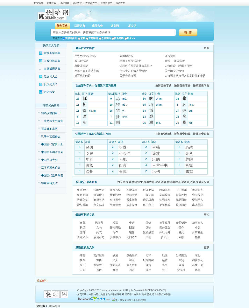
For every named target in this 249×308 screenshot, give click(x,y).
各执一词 (197, 265)
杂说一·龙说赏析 (175, 60)
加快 (99, 260)
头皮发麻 (131, 204)
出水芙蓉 (197, 204)
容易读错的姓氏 (50, 113)
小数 (197, 227)
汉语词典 (64, 3)
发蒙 (115, 222)
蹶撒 (89, 165)
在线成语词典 (52, 68)
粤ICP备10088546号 (155, 290)
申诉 (132, 222)
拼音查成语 (124, 182)
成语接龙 (137, 182)
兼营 (82, 255)
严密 (148, 237)
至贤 (181, 260)
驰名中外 (115, 237)
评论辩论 (115, 227)
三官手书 (160, 165)
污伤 (156, 171)
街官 (123, 165)
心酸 (189, 147)
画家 (189, 165)
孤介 (181, 227)
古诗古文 (120, 3)
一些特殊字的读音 (52, 121)
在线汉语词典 (52, 61)
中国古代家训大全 (52, 144)
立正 (82, 265)
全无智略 (131, 265)
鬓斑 (89, 147)
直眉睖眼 (164, 194)
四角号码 (119, 38)
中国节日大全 (49, 159)
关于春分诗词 (128, 75)
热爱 (197, 237)
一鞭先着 (148, 194)
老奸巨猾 (99, 255)
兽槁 (156, 147)
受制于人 (197, 199)
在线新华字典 (52, 53)
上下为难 (181, 190)
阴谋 (132, 227)
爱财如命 (82, 237)
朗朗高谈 (115, 265)
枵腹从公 (197, 260)
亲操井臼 (99, 265)
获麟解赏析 (126, 56)
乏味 (148, 227)
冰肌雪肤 (131, 194)
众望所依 (99, 194)
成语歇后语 (174, 182)
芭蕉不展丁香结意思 (86, 70)
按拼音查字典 (163, 85)
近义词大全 (91, 3)
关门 (164, 269)
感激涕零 (131, 190)
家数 (181, 237)
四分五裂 (164, 227)
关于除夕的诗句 (174, 70)
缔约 (164, 265)
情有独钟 (115, 194)
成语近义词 (188, 182)
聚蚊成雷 (148, 232)
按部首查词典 (182, 133)
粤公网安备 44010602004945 (130, 300)
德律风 (99, 222)
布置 (82, 222)
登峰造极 (115, 204)
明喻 (123, 147)
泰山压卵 (131, 255)
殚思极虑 (148, 199)
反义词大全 (106, 3)
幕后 (181, 265)
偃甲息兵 (148, 204)
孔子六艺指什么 (50, 136)
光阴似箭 (181, 222)
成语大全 (77, 3)
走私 (148, 255)
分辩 (82, 232)
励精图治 (181, 255)
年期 (89, 159)
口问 (82, 269)
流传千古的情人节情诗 (133, 70)
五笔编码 (93, 38)
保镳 (148, 222)
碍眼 (132, 260)
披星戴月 (164, 222)
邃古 (148, 265)
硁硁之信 (148, 190)
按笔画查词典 (201, 133)
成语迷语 (160, 182)
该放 (156, 153)
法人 (115, 260)
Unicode (131, 38)
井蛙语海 (164, 232)
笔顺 (82, 38)
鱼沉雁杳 (115, 199)
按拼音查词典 (163, 133)
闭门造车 (131, 237)
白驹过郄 (164, 190)
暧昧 (132, 232)
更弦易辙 (164, 204)
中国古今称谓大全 (52, 152)
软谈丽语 (181, 204)
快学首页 (38, 3)
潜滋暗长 (197, 190)
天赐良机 (82, 199)
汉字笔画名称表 (50, 167)
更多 (206, 48)
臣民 (89, 153)
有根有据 (99, 199)
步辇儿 (165, 237)
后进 (132, 269)
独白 (82, 260)
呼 (115, 232)
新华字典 (51, 3)
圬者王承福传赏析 (130, 60)
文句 (99, 227)
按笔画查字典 (201, 85)
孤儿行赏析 (81, 60)
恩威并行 (82, 190)
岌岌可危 (99, 237)
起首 (164, 260)
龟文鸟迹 (99, 204)
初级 (82, 227)
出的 (156, 159)
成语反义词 (202, 182)
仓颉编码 (106, 38)
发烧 (115, 255)
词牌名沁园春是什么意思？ (136, 65)
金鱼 (189, 153)
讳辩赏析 (170, 56)
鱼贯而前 (82, 194)
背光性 (181, 269)
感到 (181, 232)
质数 (99, 269)
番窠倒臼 (131, 199)
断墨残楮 (115, 190)
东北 (197, 255)
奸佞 (115, 269)
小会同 (125, 153)
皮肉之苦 (99, 190)
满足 (148, 269)
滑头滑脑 (82, 204)
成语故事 (149, 182)
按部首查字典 (182, 85)
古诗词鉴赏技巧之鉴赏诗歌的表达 (185, 75)
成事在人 (197, 222)
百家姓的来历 (49, 128)
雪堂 (189, 171)
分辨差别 (197, 232)
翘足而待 (181, 199)
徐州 (89, 171)
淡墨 (164, 255)
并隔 (189, 159)
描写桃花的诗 (82, 75)
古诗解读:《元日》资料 (179, 65)
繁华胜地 (181, 194)
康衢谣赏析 (81, 65)
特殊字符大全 (49, 183)
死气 (99, 232)
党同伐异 (197, 194)
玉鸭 (123, 171)
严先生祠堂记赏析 (85, 56)
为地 (123, 159)
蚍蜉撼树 (148, 260)
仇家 (197, 269)
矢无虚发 (164, 199)
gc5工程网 (54, 305)
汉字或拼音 (71, 38)
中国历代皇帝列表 (52, 175)
